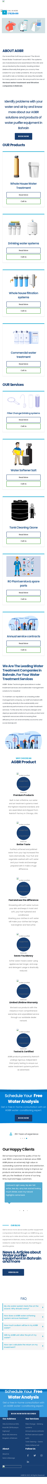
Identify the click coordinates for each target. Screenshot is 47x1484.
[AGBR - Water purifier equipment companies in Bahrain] (9, 4)
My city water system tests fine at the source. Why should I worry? (21, 1307)
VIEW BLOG (13, 1272)
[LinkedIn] (28, 1462)
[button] (21, 1138)
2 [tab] (23, 1210)
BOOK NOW (23, 136)
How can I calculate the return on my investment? (21, 1345)
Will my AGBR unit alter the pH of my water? (20, 1336)
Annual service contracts (34, 1431)
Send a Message (9, 1458)
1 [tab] (20, 1210)
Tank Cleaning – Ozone (34, 1442)
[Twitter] (34, 1455)
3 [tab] (27, 1210)
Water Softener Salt (32, 1445)
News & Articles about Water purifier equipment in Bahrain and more (22, 1257)
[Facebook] (28, 1455)
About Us (6, 1454)
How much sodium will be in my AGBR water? (21, 1326)
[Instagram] (41, 1455)
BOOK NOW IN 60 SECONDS (23, 1413)
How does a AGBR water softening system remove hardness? (19, 1316)
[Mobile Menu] (4, 12)
